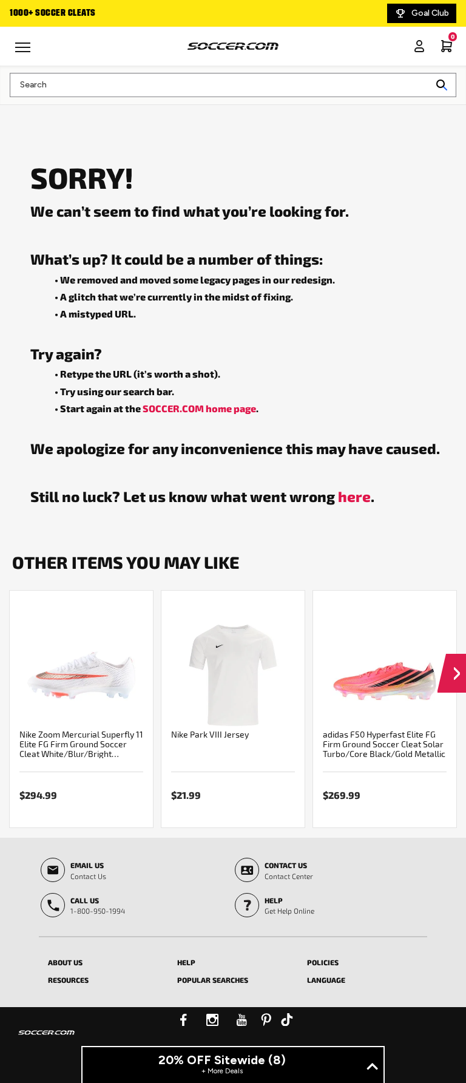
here (354, 495)
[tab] (103, 960)
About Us (65, 962)
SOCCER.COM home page (199, 408)
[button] (451, 662)
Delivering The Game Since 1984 (164, 13)
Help (186, 962)
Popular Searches (212, 980)
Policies (323, 962)
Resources (68, 980)
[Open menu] (24, 51)
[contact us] (46, 1040)
